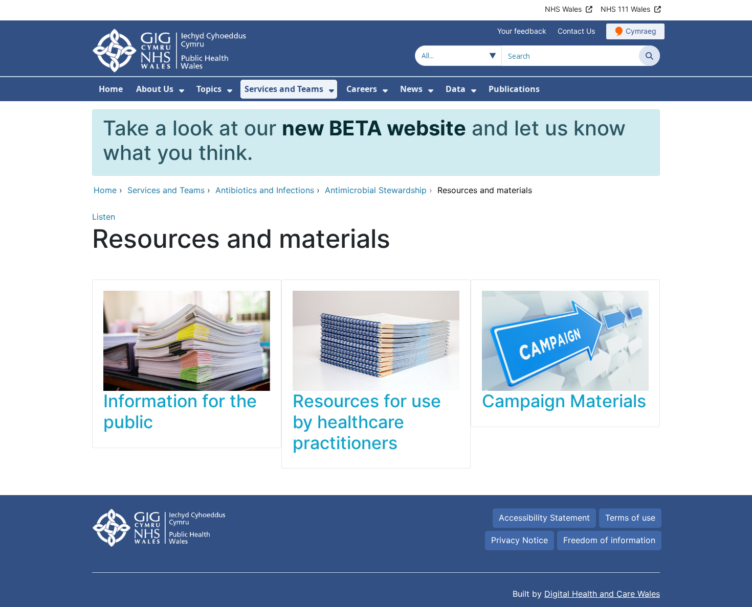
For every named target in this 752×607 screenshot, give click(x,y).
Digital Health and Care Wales (602, 594)
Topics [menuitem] (209, 89)
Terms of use (630, 517)
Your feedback (521, 31)
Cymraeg (641, 31)
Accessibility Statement (544, 517)
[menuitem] (181, 91)
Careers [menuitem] (361, 89)
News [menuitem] (411, 89)
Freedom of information (609, 540)
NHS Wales (563, 9)
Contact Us (576, 31)
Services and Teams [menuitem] (284, 89)
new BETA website (374, 128)
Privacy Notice (519, 540)
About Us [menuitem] (154, 89)
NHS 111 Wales (625, 9)
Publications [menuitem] (514, 89)
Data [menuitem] (456, 89)
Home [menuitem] (111, 89)
